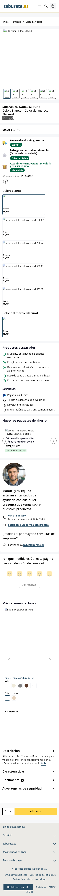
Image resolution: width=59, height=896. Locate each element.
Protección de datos (23, 879)
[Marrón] (26, 685)
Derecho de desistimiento (43, 874)
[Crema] (13, 685)
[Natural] (13, 698)
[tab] (28, 757)
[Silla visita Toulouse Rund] (29, 57)
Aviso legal (40, 879)
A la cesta (35, 811)
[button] (5, 181)
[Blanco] (7, 685)
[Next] (54, 441)
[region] (29, 660)
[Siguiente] (50, 660)
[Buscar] (46, 6)
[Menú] (39, 6)
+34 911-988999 (17, 515)
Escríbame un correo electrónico (28, 525)
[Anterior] (9, 660)
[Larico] (8, 117)
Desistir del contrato (18, 887)
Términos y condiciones (15, 874)
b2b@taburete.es (33, 545)
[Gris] (20, 685)
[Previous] (5, 441)
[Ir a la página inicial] (16, 6)
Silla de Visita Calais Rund (19, 678)
